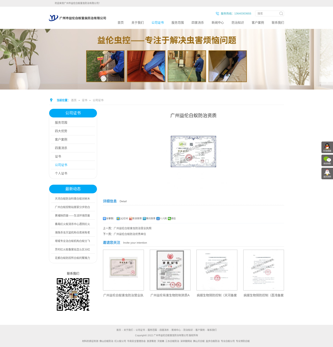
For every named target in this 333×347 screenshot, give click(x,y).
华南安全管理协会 (136, 341)
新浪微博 (137, 218)
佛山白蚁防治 (106, 341)
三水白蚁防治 (172, 341)
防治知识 (238, 22)
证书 (84, 100)
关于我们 (137, 22)
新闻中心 (218, 22)
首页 (121, 22)
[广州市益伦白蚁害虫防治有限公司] (77, 21)
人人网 (163, 218)
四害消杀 (198, 22)
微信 (173, 218)
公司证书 (157, 22)
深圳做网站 (186, 341)
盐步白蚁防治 (213, 341)
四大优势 (61, 131)
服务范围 (178, 22)
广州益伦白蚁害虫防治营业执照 (132, 228)
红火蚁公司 (120, 341)
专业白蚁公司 (228, 341)
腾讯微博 (150, 218)
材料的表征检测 (90, 341)
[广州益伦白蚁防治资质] (193, 187)
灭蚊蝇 (160, 341)
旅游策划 (151, 341)
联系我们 (278, 22)
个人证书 (61, 173)
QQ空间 (124, 218)
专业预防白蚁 (243, 341)
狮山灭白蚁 (199, 341)
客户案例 (258, 22)
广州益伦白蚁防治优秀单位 (130, 234)
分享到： (110, 218)
